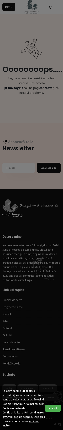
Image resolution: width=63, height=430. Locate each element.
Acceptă (52, 408)
